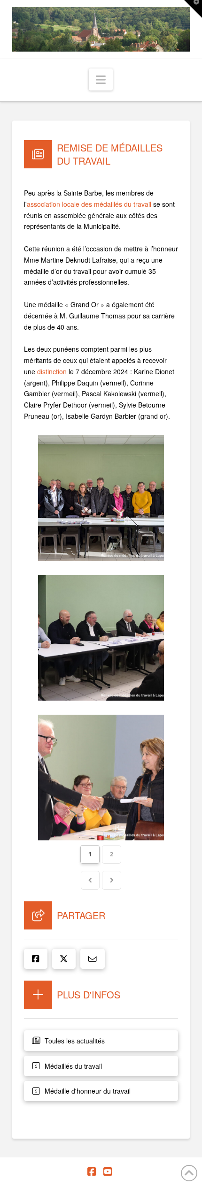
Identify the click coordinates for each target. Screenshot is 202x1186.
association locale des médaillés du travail (89, 204)
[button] (101, 79)
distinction (52, 371)
